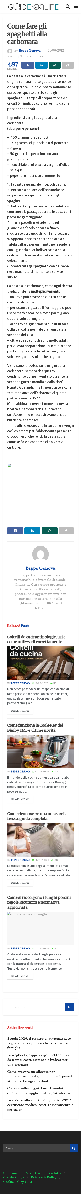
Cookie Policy (13, 1177)
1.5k (55, 771)
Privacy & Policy (43, 1177)
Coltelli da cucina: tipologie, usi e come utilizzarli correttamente (36, 639)
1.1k (55, 860)
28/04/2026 (41, 860)
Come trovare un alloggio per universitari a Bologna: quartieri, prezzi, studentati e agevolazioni (40, 1076)
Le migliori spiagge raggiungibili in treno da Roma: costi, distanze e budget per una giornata (40, 1060)
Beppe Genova (29, 50)
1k (54, 683)
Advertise (33, 1173)
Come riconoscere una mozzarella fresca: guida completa (37, 816)
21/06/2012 (56, 50)
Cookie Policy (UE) (17, 1182)
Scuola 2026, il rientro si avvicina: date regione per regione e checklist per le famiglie (39, 1043)
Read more (20, 710)
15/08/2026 (41, 683)
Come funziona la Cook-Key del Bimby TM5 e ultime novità (35, 727)
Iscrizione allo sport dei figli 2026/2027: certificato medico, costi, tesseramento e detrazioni (40, 1105)
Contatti (54, 1173)
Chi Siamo (11, 1173)
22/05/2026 (41, 771)
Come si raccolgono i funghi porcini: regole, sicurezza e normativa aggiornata (39, 902)
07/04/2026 (41, 948)
